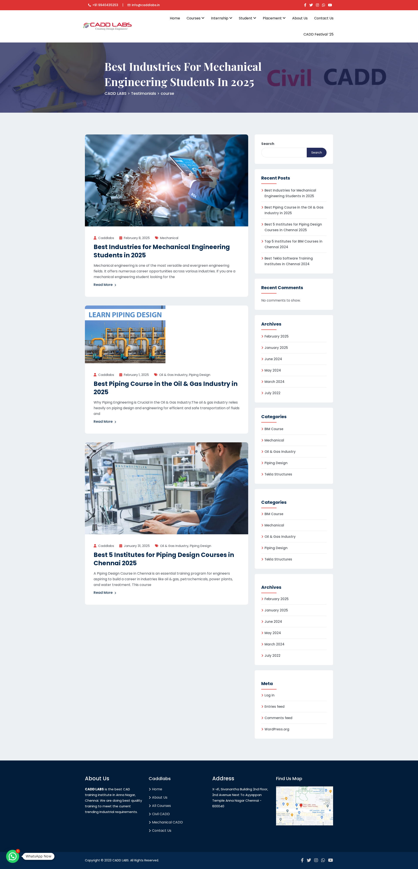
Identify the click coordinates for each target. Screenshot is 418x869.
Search (267, 143)
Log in (270, 695)
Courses (194, 18)
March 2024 (275, 381)
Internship (220, 18)
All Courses (161, 805)
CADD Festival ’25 (318, 34)
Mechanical (169, 238)
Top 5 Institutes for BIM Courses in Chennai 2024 (293, 244)
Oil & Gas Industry (173, 374)
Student (246, 18)
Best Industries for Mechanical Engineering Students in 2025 (162, 251)
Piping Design (199, 374)
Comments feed (278, 718)
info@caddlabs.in (146, 5)
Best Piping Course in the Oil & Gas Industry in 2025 (166, 388)
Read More (103, 284)
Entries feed (275, 706)
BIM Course (274, 429)
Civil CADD (161, 813)
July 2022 (272, 393)
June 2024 (273, 359)
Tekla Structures (278, 474)
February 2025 (277, 336)
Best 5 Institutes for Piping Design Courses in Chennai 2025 (164, 559)
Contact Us (324, 18)
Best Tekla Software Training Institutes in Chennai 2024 (289, 261)
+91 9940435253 (105, 5)
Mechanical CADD (167, 822)
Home (175, 18)
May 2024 (273, 370)
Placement (273, 18)
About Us (300, 18)
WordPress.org (277, 729)
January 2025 (276, 347)
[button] (12, 856)
